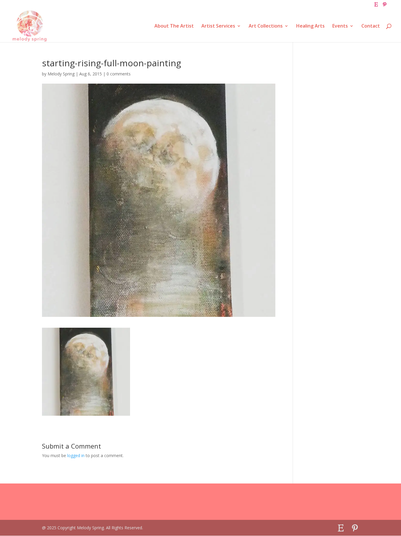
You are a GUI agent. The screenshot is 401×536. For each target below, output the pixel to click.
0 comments (119, 74)
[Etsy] (376, 6)
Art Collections (266, 26)
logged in (76, 455)
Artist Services (218, 26)
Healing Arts (310, 26)
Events (340, 26)
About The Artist (174, 26)
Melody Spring (61, 74)
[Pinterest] (384, 6)
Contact (370, 26)
